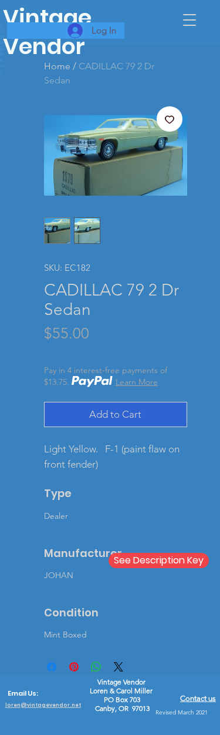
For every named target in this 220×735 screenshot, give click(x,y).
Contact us (198, 698)
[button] (189, 20)
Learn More (137, 382)
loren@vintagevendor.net (43, 705)
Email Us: (23, 693)
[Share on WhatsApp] (96, 667)
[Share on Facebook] (52, 667)
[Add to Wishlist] (169, 119)
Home (57, 66)
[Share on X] (118, 667)
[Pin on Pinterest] (74, 667)
